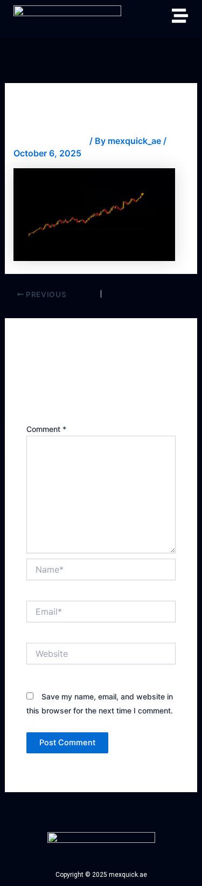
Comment (46, 429)
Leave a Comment (50, 140)
